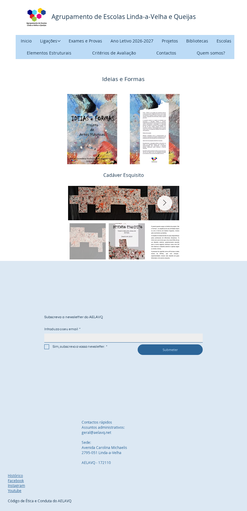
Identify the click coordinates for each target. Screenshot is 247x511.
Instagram (16, 485)
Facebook (16, 480)
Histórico (15, 475)
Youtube (14, 490)
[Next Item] (164, 203)
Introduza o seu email (62, 329)
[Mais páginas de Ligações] (59, 40)
